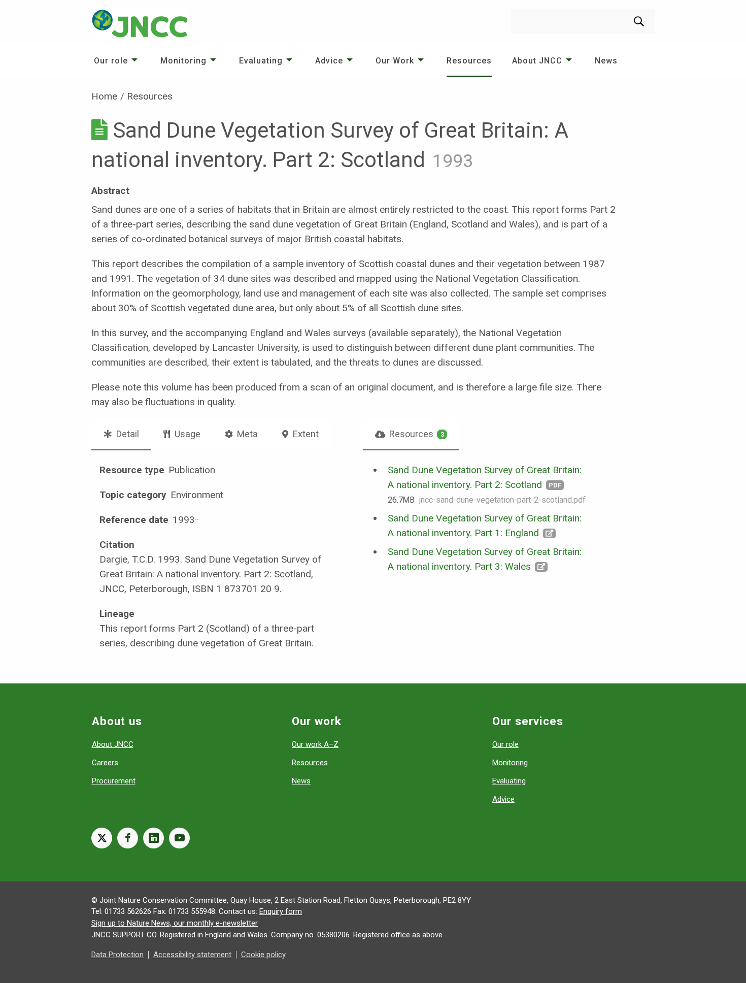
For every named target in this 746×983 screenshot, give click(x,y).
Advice (329, 60)
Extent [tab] (305, 434)
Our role (111, 60)
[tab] (411, 434)
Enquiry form (280, 911)
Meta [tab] (246, 434)
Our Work (395, 60)
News (606, 60)
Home (104, 96)
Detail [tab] (126, 434)
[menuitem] (117, 60)
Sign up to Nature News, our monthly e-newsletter (174, 923)
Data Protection (117, 954)
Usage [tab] (186, 434)
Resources (469, 60)
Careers (105, 762)
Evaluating (261, 60)
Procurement (113, 780)
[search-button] (639, 21)
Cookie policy (263, 954)
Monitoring (183, 60)
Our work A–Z (315, 744)
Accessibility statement (192, 954)
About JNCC (537, 60)
